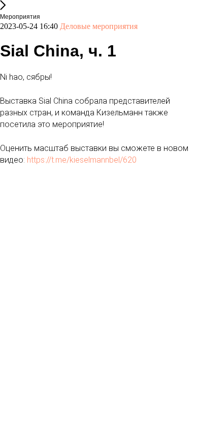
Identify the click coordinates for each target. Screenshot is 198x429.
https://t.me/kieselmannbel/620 (82, 160)
